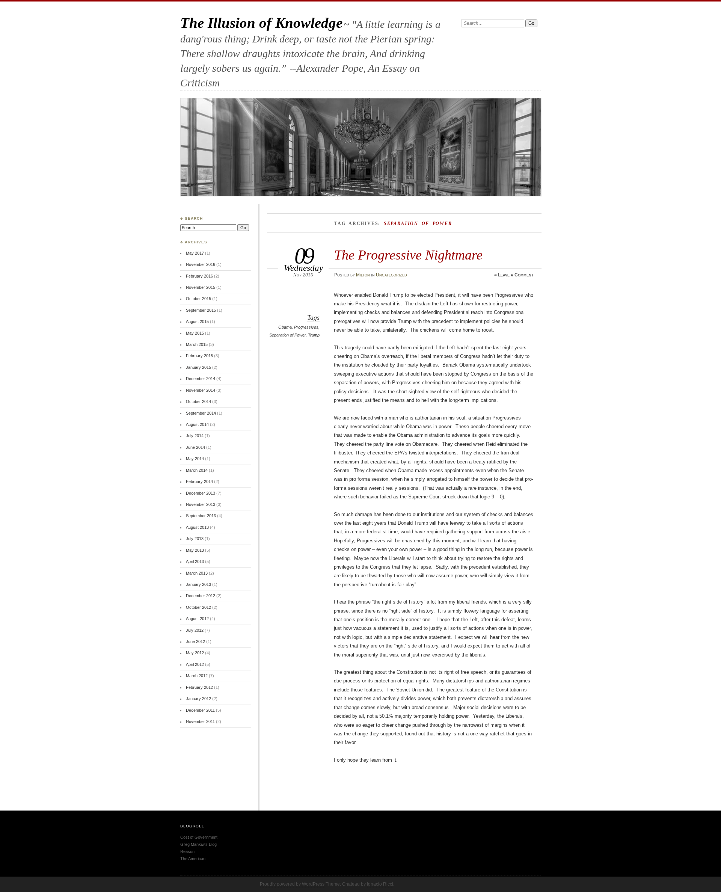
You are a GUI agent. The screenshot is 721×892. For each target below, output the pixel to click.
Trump (314, 335)
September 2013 (201, 515)
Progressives (306, 327)
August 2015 (197, 321)
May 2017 (195, 253)
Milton (363, 275)
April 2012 (195, 664)
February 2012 (199, 687)
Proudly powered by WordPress (292, 884)
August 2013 (197, 527)
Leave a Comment (516, 275)
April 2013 (195, 561)
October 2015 (198, 298)
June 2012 (195, 641)
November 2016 (200, 264)
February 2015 (199, 355)
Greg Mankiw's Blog (198, 844)
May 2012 (195, 653)
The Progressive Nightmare (408, 255)
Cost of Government (198, 837)
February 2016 (199, 276)
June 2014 (195, 447)
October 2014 (198, 401)
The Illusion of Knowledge (261, 23)
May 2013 (195, 550)
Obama (285, 327)
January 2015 (198, 367)
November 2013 (200, 504)
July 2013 (195, 538)
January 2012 (198, 698)
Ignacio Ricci (380, 884)
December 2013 (200, 493)
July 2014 (195, 435)
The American (192, 858)
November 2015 (200, 287)
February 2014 (199, 481)
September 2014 (201, 413)
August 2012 (197, 618)
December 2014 (200, 378)
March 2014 (197, 470)
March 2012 (197, 675)
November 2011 (200, 721)
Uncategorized (391, 275)
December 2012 (200, 595)
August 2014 (197, 424)
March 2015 (197, 344)
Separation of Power (287, 335)
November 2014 (200, 390)
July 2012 (195, 630)
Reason (187, 851)
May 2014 (195, 458)
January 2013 (198, 584)
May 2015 (195, 333)
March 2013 (197, 573)
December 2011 (200, 710)
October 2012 (198, 607)
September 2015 (201, 310)
